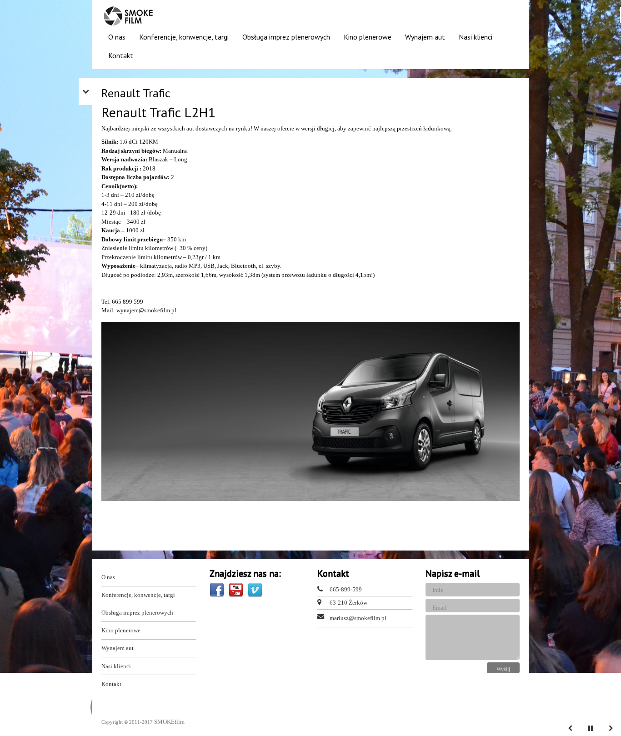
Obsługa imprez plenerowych (286, 36)
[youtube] (237, 589)
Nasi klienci (475, 36)
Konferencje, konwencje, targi (184, 36)
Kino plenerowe (367, 36)
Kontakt (120, 55)
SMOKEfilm (169, 721)
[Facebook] (217, 589)
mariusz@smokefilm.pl (358, 618)
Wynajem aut (425, 36)
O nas (116, 36)
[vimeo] (255, 589)
